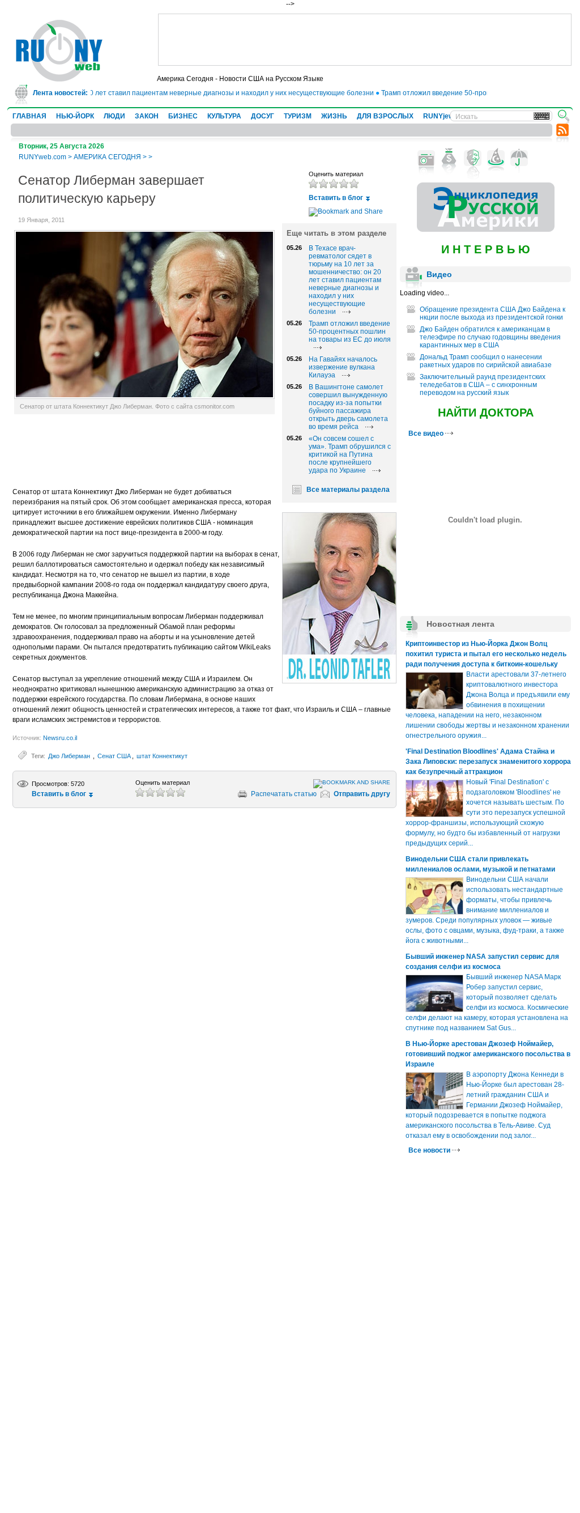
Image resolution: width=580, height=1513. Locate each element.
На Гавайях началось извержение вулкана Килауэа (343, 367)
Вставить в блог (336, 198)
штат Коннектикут (162, 756)
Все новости (430, 1150)
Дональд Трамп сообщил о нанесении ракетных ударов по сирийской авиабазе (486, 361)
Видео (439, 274)
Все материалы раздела (348, 490)
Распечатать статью (284, 794)
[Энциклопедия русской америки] (486, 229)
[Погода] (519, 158)
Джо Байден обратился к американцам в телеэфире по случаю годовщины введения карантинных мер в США (490, 337)
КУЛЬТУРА (224, 116)
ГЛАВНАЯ (29, 116)
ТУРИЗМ (298, 116)
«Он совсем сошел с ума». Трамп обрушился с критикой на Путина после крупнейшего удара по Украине (350, 454)
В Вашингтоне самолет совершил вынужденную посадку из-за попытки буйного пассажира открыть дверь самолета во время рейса (348, 407)
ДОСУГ (262, 116)
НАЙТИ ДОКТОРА (486, 412)
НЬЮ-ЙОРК (75, 116)
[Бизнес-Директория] (449, 158)
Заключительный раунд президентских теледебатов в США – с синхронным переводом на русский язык (482, 385)
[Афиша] (472, 158)
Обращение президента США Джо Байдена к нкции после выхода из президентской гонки (492, 313)
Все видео (426, 433)
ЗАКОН (147, 116)
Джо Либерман (70, 756)
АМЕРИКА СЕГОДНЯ (107, 157)
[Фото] (426, 158)
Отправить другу (362, 794)
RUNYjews (440, 116)
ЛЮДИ (114, 116)
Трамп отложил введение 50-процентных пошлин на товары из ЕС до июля (350, 331)
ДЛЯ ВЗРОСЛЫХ (385, 116)
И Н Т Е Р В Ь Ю (485, 249)
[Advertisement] (365, 39)
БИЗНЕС (183, 116)
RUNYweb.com (42, 157)
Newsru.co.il (60, 737)
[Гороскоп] (496, 158)
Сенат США (114, 756)
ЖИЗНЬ (334, 116)
